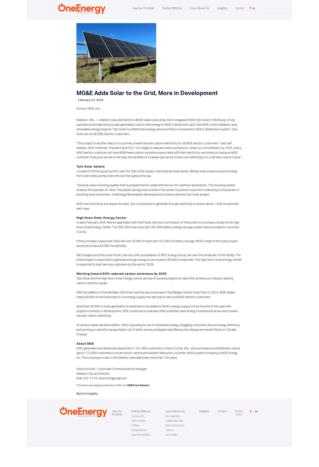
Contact (240, 8)
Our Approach (172, 416)
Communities (138, 421)
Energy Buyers (139, 430)
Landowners (137, 416)
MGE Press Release (138, 385)
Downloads (171, 435)
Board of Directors (174, 425)
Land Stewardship (140, 435)
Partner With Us (172, 8)
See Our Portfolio (143, 8)
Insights (222, 8)
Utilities (135, 425)
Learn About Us (199, 8)
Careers (169, 430)
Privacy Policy (239, 413)
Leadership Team (174, 421)
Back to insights (87, 393)
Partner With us (140, 411)
